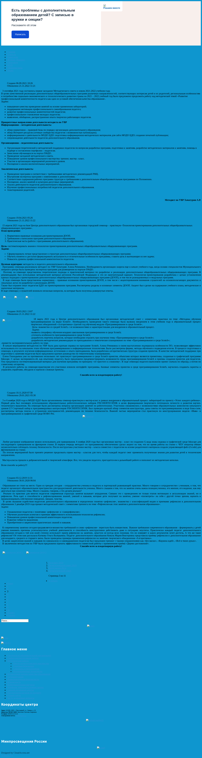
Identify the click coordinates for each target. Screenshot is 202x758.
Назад (10, 583)
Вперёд (10, 612)
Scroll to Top (7, 755)
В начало (53, 581)
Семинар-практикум (19, 386)
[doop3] (29, 297)
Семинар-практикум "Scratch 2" (29, 305)
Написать (20, 34)
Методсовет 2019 (17, 471)
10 (8, 610)
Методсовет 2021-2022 (21, 77)
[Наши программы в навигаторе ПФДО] (5, 643)
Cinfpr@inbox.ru (21, 715)
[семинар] (101, 428)
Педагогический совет (60, 570)
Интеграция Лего (57, 568)
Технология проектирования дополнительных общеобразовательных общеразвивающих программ (92, 211)
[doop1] (18, 297)
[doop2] (7, 297)
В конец (11, 615)
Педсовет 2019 (56, 562)
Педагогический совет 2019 (63, 565)
